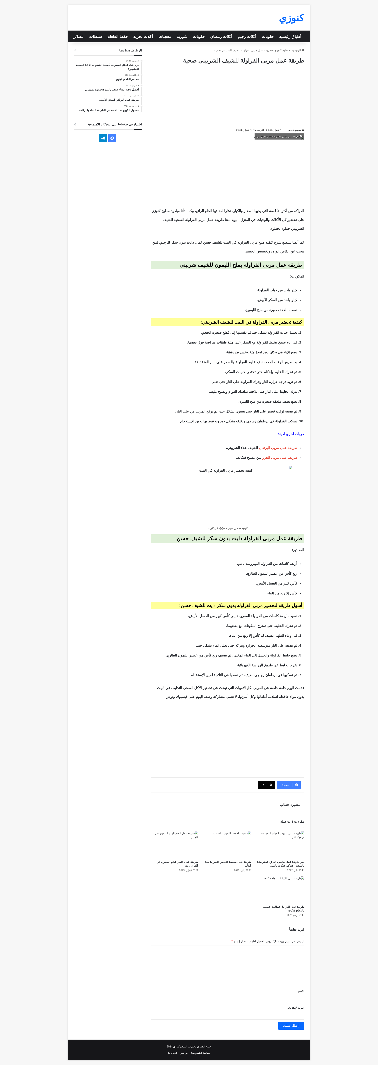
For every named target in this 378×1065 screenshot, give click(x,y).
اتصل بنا (172, 1052)
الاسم (301, 991)
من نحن (184, 1052)
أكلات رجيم (247, 36)
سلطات (95, 36)
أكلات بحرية (143, 36)
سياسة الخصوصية (200, 1052)
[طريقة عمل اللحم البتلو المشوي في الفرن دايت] (174, 844)
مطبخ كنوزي (281, 50)
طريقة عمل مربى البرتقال (278, 448)
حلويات (268, 36)
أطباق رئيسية (290, 36)
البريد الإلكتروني (295, 1007)
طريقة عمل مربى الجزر (279, 458)
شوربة (182, 36)
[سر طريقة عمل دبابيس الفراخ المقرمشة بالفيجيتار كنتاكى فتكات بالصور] (280, 844)
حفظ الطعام (117, 36)
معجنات (164, 36)
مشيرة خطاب (294, 130)
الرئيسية (296, 50)
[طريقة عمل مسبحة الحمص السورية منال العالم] (227, 844)
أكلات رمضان (221, 36)
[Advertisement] (227, 96)
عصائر (78, 36)
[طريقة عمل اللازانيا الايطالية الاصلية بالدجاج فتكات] (280, 889)
